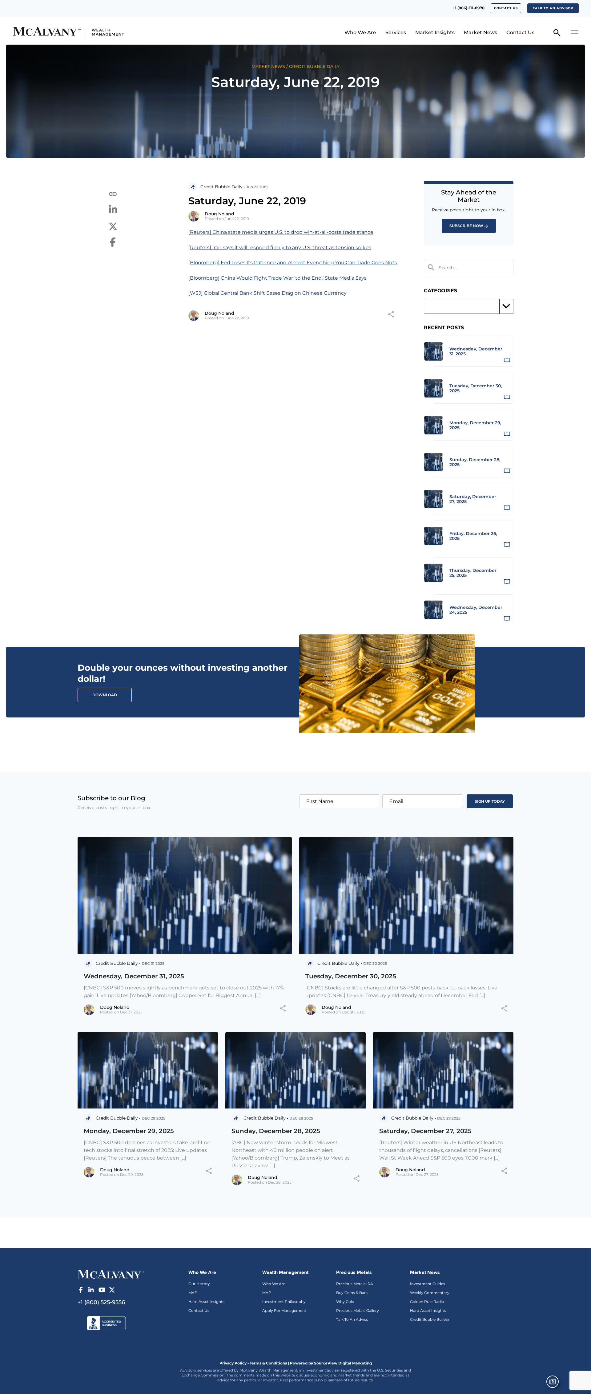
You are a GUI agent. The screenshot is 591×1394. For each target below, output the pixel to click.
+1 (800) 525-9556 (101, 1302)
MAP (192, 1292)
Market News (480, 32)
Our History (199, 1283)
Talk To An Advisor (353, 1319)
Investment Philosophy (284, 1301)
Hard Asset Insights (206, 1301)
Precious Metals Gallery (357, 1310)
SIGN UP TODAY (490, 801)
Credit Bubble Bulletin (430, 1319)
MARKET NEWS (268, 66)
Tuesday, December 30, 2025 (350, 976)
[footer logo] (111, 1273)
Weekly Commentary (429, 1292)
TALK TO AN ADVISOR (553, 8)
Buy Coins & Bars (352, 1292)
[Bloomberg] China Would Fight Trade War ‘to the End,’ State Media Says (277, 278)
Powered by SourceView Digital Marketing (331, 1363)
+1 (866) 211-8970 (468, 8)
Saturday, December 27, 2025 (425, 1131)
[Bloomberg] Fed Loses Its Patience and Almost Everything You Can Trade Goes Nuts (292, 263)
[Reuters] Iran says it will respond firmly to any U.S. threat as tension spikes (279, 247)
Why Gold (345, 1301)
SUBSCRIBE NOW (466, 225)
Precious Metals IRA (354, 1283)
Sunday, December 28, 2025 (275, 1131)
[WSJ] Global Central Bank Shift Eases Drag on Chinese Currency (267, 293)
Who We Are (360, 32)
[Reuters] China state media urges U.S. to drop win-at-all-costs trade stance (280, 232)
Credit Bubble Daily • (222, 187)
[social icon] (81, 1290)
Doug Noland (219, 214)
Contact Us (506, 8)
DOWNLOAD (104, 695)
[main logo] (81, 32)
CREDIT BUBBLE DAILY (314, 66)
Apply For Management (284, 1310)
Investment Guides (427, 1283)
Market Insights (435, 32)
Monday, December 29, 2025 (129, 1131)
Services (395, 32)
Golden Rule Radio (427, 1301)
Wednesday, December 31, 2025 (134, 976)
